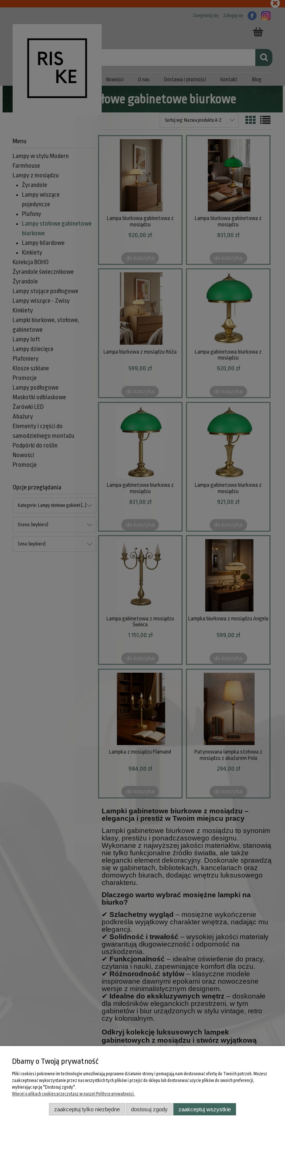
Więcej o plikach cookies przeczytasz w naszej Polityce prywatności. (73, 1093)
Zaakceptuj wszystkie (204, 1109)
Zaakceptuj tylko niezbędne (87, 1109)
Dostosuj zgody (149, 1109)
